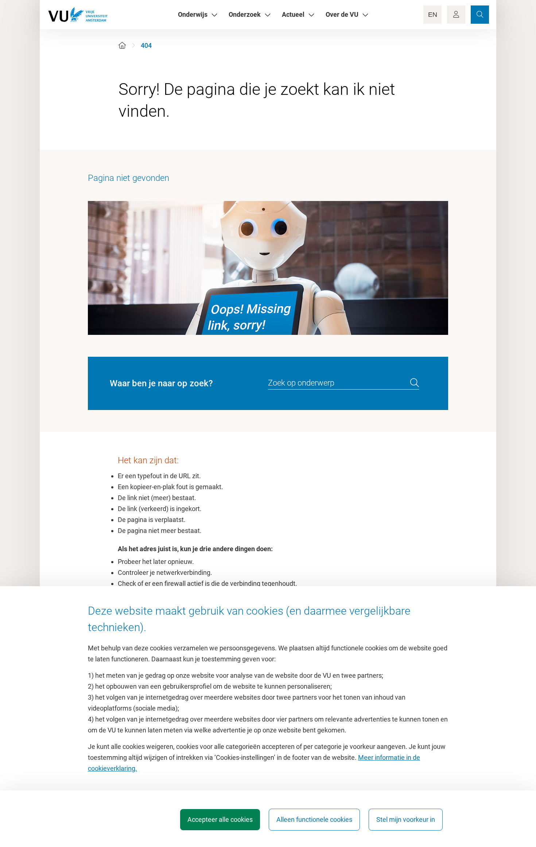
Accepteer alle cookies (220, 819)
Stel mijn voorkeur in (405, 819)
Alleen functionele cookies (314, 819)
